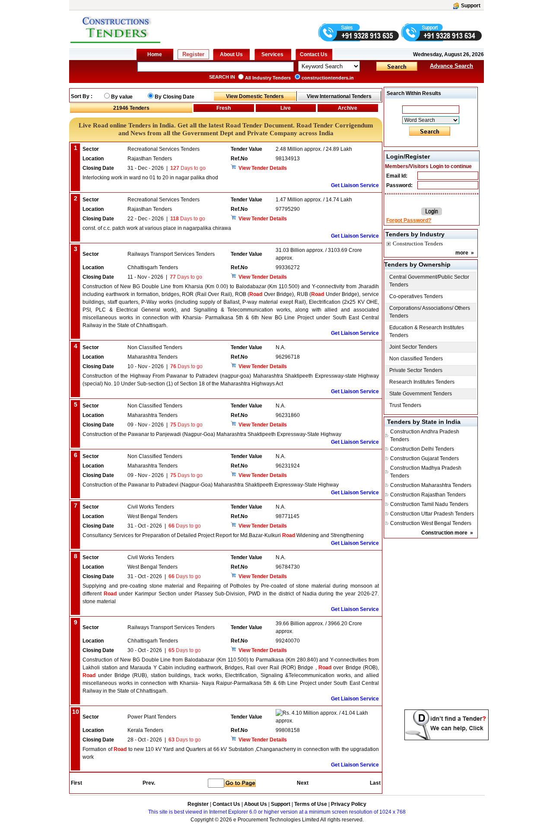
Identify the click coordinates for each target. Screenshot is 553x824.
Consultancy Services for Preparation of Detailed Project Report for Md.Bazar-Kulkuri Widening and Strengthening (223, 535)
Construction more (444, 533)
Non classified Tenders (416, 359)
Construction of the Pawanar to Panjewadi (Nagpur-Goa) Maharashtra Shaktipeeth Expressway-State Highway (212, 434)
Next (302, 783)
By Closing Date (174, 97)
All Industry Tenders (268, 77)
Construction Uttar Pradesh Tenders (432, 514)
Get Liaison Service (355, 185)
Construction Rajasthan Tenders (428, 495)
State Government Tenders (420, 394)
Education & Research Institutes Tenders (426, 331)
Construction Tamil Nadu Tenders (429, 504)
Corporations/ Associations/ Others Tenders (429, 312)
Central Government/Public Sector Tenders (429, 281)
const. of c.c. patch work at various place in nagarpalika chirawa (157, 228)
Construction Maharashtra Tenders (430, 485)
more (461, 253)
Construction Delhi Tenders (422, 449)
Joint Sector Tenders (413, 347)
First (76, 783)
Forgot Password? (408, 220)
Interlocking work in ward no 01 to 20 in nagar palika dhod (150, 178)
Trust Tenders (405, 405)
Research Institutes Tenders (421, 382)
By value (122, 97)
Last (375, 783)
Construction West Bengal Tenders (430, 523)
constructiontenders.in (328, 77)
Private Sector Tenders (415, 370)
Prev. (149, 783)
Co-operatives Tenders (416, 296)
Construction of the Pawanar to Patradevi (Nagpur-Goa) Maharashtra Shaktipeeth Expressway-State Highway (211, 485)
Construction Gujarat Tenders (424, 458)
